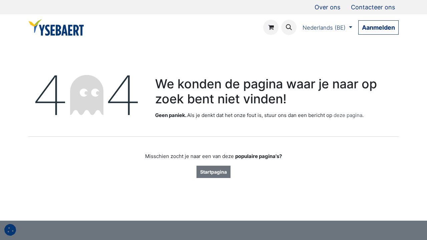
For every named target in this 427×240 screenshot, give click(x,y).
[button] (289, 27)
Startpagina (213, 172)
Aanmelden (378, 27)
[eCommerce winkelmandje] (271, 27)
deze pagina (348, 115)
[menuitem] (327, 7)
